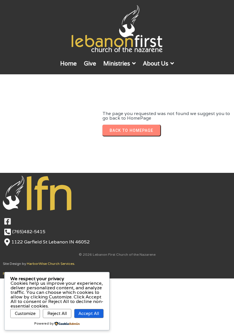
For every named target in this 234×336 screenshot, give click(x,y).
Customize (25, 313)
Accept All (88, 313)
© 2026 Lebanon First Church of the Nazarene (117, 254)
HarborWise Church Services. (51, 263)
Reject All (57, 313)
